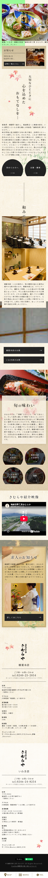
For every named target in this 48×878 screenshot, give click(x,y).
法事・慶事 (35, 167)
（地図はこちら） (8, 692)
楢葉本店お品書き (35, 456)
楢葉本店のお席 (13, 350)
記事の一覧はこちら (12, 64)
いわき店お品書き (13, 475)
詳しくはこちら (14, 617)
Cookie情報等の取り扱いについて (24, 866)
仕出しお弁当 (13, 456)
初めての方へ (12, 167)
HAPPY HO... (9, 59)
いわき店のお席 (13, 360)
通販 (35, 475)
